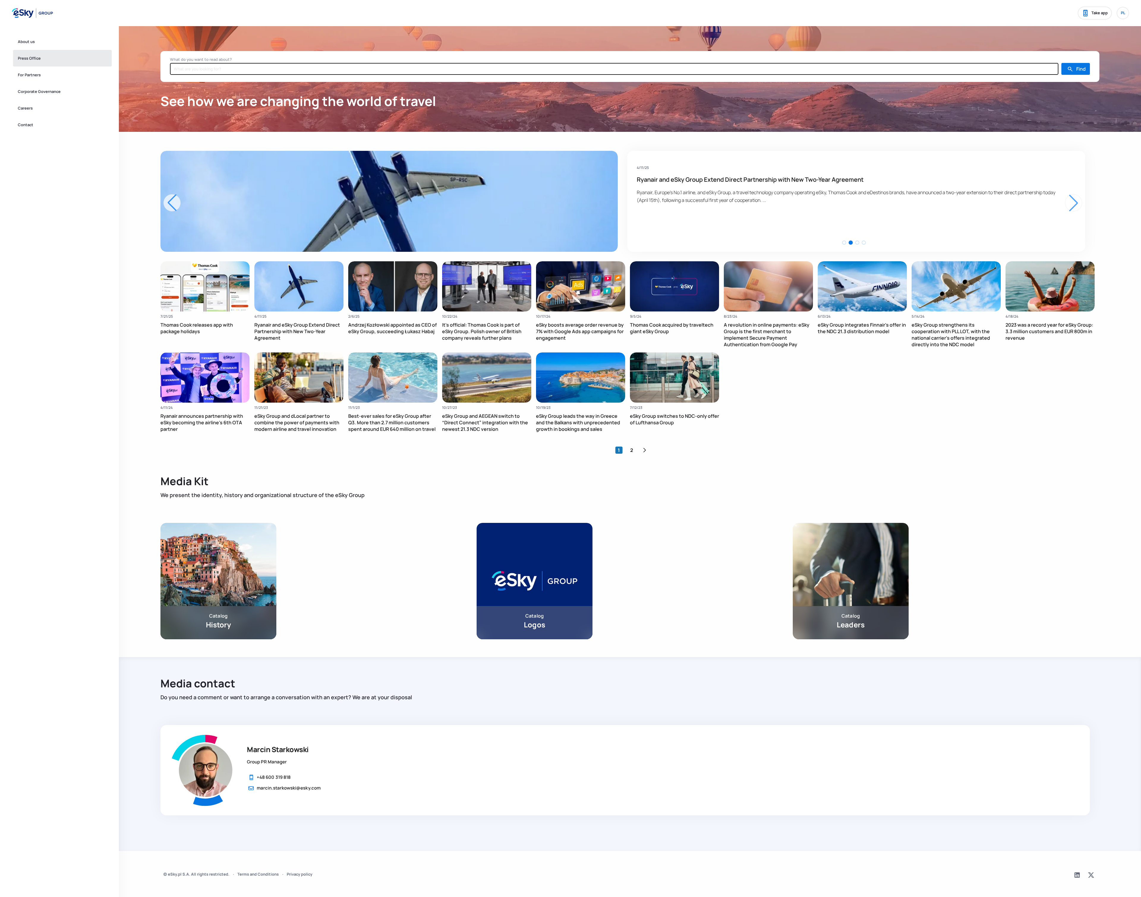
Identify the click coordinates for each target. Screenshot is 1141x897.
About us (26, 41)
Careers (25, 108)
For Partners (29, 74)
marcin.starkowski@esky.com (289, 788)
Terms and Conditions (258, 874)
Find (1081, 69)
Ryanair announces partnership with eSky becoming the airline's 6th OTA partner (201, 422)
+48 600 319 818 (274, 777)
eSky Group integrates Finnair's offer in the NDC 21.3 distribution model (862, 328)
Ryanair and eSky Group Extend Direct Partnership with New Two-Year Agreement (297, 331)
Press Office (29, 58)
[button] (844, 243)
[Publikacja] (389, 201)
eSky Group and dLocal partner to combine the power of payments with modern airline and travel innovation (296, 422)
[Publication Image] (205, 286)
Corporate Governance (39, 91)
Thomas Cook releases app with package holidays (196, 328)
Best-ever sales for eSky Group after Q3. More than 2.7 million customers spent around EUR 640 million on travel (392, 422)
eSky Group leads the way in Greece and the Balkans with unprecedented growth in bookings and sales (578, 422)
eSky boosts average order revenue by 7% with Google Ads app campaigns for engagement (580, 331)
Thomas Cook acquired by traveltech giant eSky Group (671, 328)
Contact (25, 124)
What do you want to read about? (201, 59)
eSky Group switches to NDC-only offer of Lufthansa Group (674, 419)
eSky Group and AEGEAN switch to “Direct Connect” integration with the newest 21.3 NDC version (485, 422)
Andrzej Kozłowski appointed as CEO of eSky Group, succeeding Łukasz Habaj (745, 179)
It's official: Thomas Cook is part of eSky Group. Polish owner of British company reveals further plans (481, 331)
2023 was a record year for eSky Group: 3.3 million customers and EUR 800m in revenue (1049, 331)
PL (1123, 12)
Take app (1099, 12)
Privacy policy (299, 874)
